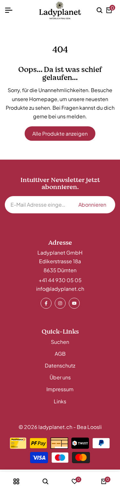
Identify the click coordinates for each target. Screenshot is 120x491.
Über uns (60, 377)
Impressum (60, 389)
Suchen (60, 341)
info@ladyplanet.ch (60, 288)
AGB (60, 353)
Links (60, 401)
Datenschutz (60, 365)
